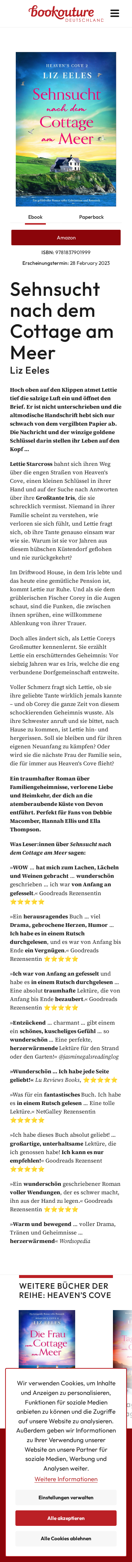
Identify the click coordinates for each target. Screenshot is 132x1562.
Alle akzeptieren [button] (66, 1518)
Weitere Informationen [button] (66, 1479)
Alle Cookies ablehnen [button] (66, 1538)
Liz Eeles (30, 370)
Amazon (66, 237)
